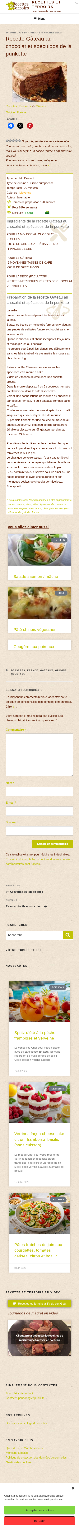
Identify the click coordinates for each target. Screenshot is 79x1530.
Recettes (11, 106)
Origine (10, 112)
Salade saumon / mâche (35, 576)
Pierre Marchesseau (46, 33)
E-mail (11, 802)
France (21, 112)
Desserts (25, 106)
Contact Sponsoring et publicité (25, 1398)
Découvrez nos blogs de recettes (26, 1423)
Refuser (39, 1521)
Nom (10, 782)
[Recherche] (68, 935)
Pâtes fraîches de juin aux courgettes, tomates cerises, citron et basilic (38, 1250)
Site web (11, 822)
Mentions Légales (17, 1452)
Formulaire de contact (19, 1393)
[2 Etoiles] (10, 140)
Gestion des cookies (18, 1462)
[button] (73, 1488)
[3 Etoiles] (13, 140)
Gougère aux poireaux (33, 646)
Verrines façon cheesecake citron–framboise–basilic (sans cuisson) (39, 1139)
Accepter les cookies (40, 1510)
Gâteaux (41, 106)
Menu (41, 18)
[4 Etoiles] (16, 140)
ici (49, 165)
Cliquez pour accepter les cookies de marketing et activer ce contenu (39, 1338)
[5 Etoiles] (19, 140)
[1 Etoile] (7, 140)
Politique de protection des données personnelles (36, 1457)
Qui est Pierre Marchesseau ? (24, 1448)
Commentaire (16, 729)
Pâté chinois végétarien (35, 629)
